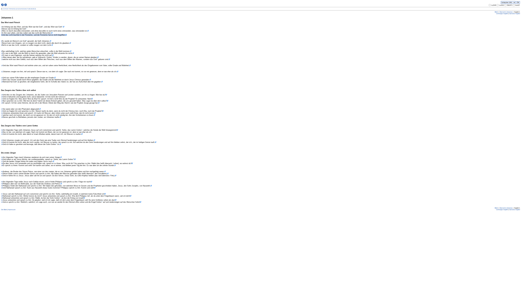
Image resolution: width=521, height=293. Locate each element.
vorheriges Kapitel (502, 13)
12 (17, 9)
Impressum (11, 209)
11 (15, 9)
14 (21, 9)
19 (31, 9)
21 (35, 9)
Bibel (496, 12)
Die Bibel (4, 209)
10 (13, 9)
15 (23, 9)
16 (25, 9)
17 (27, 9)
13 (19, 9)
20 (33, 9)
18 (29, 9)
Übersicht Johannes (506, 12)
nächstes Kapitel (514, 13)
